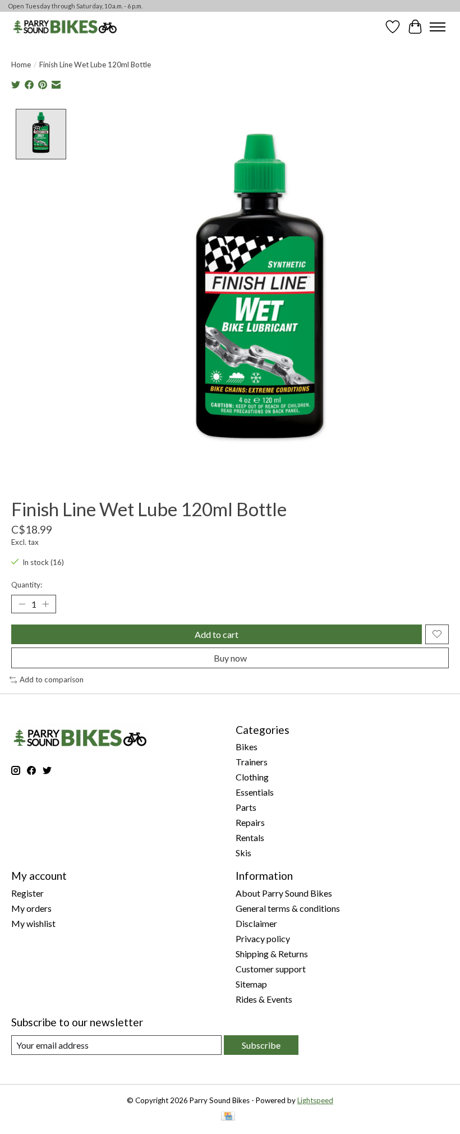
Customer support (271, 968)
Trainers (252, 761)
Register (27, 893)
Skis (243, 852)
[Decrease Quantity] (22, 603)
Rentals (250, 837)
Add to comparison (52, 679)
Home (21, 64)
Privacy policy (263, 938)
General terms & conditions (288, 908)
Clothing (252, 777)
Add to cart (216, 634)
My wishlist (33, 923)
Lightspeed (315, 1100)
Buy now (230, 658)
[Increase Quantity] (45, 603)
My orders (31, 908)
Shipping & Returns (272, 953)
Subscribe (261, 1045)
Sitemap (251, 984)
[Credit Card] (228, 1117)
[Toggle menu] (437, 27)
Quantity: (26, 584)
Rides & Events (264, 999)
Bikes (246, 746)
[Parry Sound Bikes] (64, 26)
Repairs (250, 822)
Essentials (255, 792)
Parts (246, 807)
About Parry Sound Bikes (284, 893)
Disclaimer (256, 923)
